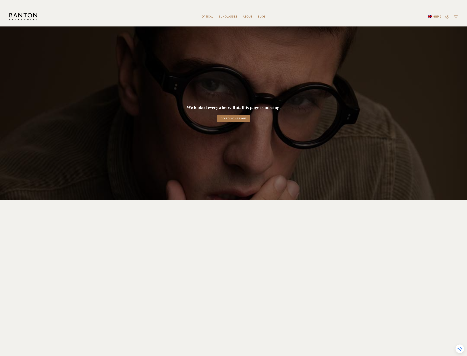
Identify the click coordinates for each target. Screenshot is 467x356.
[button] (207, 16)
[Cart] (455, 17)
